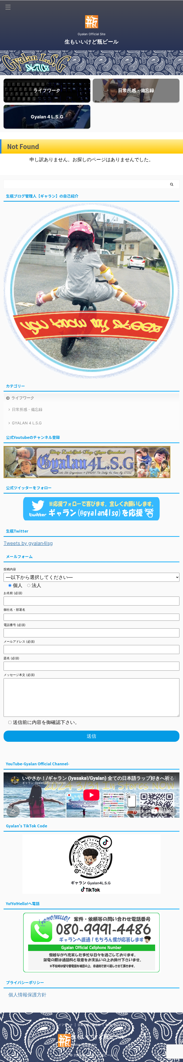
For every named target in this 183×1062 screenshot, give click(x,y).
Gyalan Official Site (84, 1044)
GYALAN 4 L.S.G (27, 423)
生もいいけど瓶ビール (92, 42)
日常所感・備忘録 (27, 409)
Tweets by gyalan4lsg (28, 543)
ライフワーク (22, 397)
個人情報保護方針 (25, 995)
